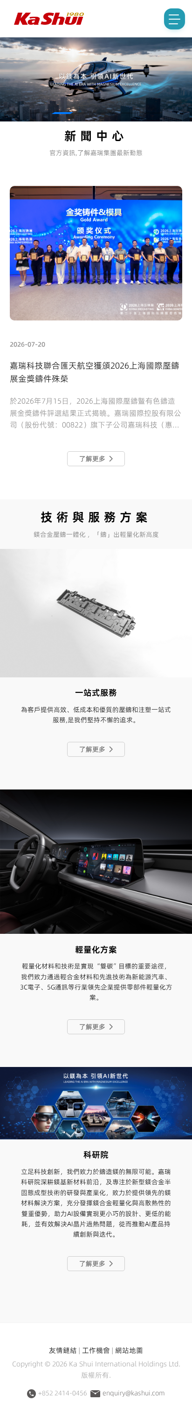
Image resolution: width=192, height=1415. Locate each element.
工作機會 (96, 1350)
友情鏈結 (63, 1350)
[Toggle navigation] (174, 18)
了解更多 (94, 458)
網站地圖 (129, 1350)
